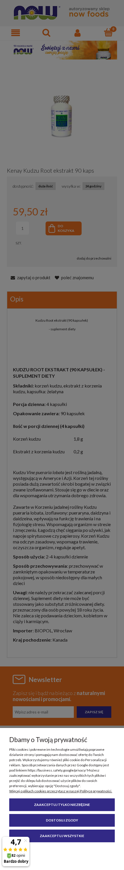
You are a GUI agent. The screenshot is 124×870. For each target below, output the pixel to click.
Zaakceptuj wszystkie (62, 836)
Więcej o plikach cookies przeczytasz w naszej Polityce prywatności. (60, 791)
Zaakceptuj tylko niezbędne (62, 804)
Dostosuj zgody (62, 820)
